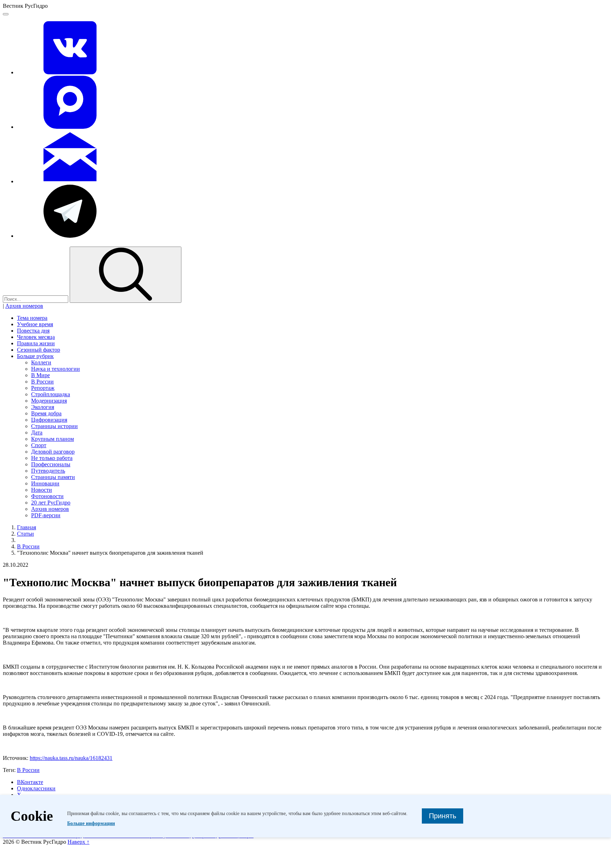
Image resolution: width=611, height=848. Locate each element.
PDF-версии (45, 515)
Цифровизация (49, 420)
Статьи (25, 534)
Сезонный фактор (38, 350)
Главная (26, 527)
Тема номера (32, 318)
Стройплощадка (50, 394)
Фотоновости (47, 496)
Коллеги (41, 362)
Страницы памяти (53, 477)
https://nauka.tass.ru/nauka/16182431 (71, 758)
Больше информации (91, 823)
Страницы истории (54, 426)
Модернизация (49, 401)
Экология (42, 407)
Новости (41, 490)
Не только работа (51, 458)
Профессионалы (50, 464)
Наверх (78, 842)
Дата (36, 432)
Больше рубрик (35, 356)
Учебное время (35, 324)
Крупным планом (52, 439)
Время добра (46, 413)
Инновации (45, 483)
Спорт (38, 445)
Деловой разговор (53, 452)
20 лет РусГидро (50, 503)
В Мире (40, 375)
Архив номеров (24, 306)
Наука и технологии (55, 369)
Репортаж (42, 388)
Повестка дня (33, 331)
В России (42, 382)
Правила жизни (36, 343)
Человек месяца (36, 337)
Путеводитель (48, 471)
